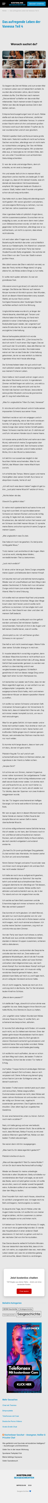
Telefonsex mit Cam (10, 1416)
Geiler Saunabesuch (10, 1461)
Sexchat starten (36, 4)
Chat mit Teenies (9, 1405)
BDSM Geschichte (10, 1309)
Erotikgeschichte (26, 1309)
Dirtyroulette (7, 1411)
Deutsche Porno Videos (12, 1421)
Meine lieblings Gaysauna (12, 1457)
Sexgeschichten (23, 1491)
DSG (30, 1485)
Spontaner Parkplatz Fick (12, 1453)
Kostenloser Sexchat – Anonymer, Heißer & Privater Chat (24, 1436)
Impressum (21, 1485)
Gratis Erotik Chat (9, 1427)
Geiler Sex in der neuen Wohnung (15, 1449)
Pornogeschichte (8, 1315)
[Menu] (3, 3)
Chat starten (24, 1291)
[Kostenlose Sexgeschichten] (17, 4)
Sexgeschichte (28, 1314)
